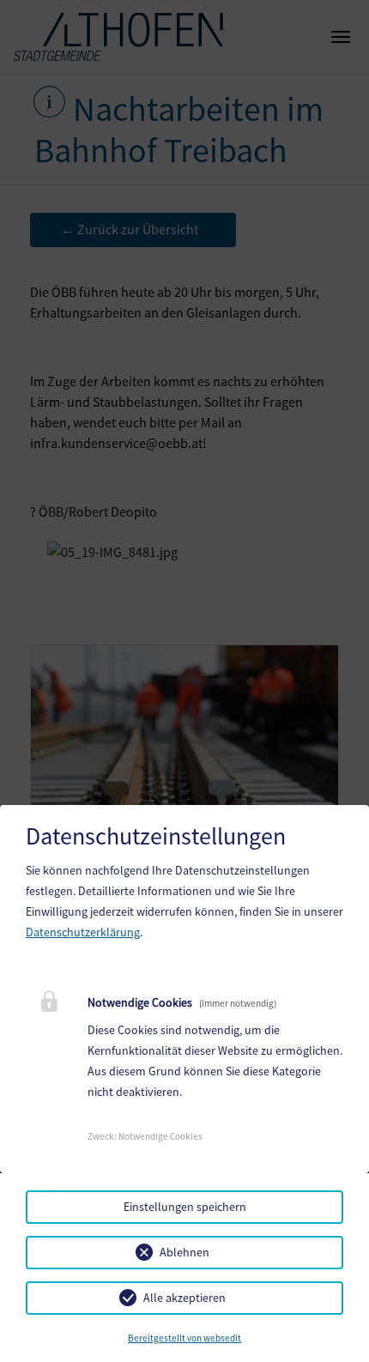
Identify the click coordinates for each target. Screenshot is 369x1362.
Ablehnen (184, 1252)
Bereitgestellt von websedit (184, 1338)
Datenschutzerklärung (83, 932)
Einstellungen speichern (185, 1206)
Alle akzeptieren (184, 1297)
